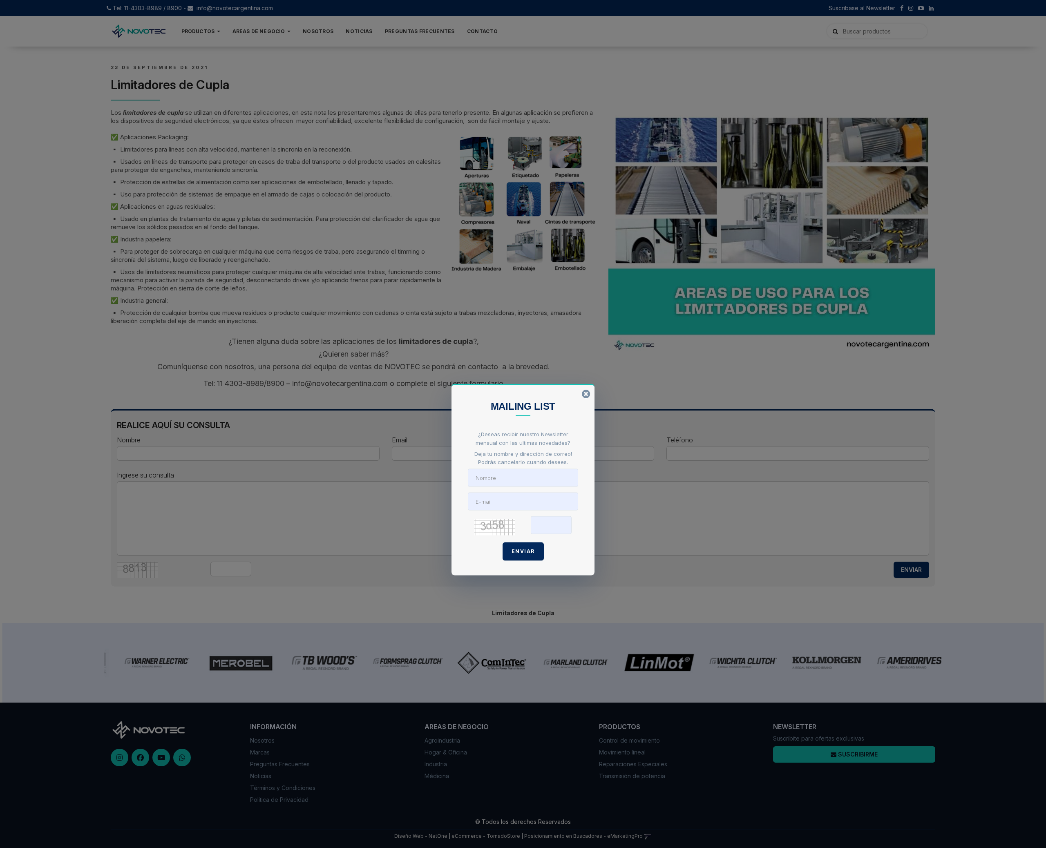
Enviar (523, 551)
